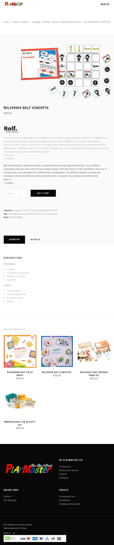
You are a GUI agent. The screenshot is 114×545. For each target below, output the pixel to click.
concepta (12, 214)
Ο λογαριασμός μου (67, 496)
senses (44, 214)
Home (6, 22)
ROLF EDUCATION (15, 217)
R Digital (23, 528)
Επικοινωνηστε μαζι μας (68, 470)
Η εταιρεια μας (65, 466)
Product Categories (20, 22)
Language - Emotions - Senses (45, 22)
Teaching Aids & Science (70, 22)
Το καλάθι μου (64, 500)
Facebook (63, 474)
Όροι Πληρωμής (10, 500)
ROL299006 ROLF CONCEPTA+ (57, 372)
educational (21, 214)
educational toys (33, 214)
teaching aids (52, 214)
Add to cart (43, 193)
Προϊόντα (7, 496)
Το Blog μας (63, 478)
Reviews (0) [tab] (35, 239)
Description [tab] (14, 239)
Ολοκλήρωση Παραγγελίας (70, 504)
